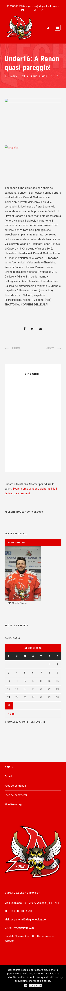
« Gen (11, 713)
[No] (61, 978)
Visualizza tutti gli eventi (25, 722)
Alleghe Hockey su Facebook (24, 511)
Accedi (8, 776)
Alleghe (32, 76)
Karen (13, 76)
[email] (22, 10)
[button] (33, 576)
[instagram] (42, 10)
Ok (25, 985)
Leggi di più (36, 985)
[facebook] (29, 10)
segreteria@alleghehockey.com (42, 6)
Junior (42, 76)
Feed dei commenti (16, 795)
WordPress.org (13, 804)
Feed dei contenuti (15, 785)
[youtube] (35, 10)
